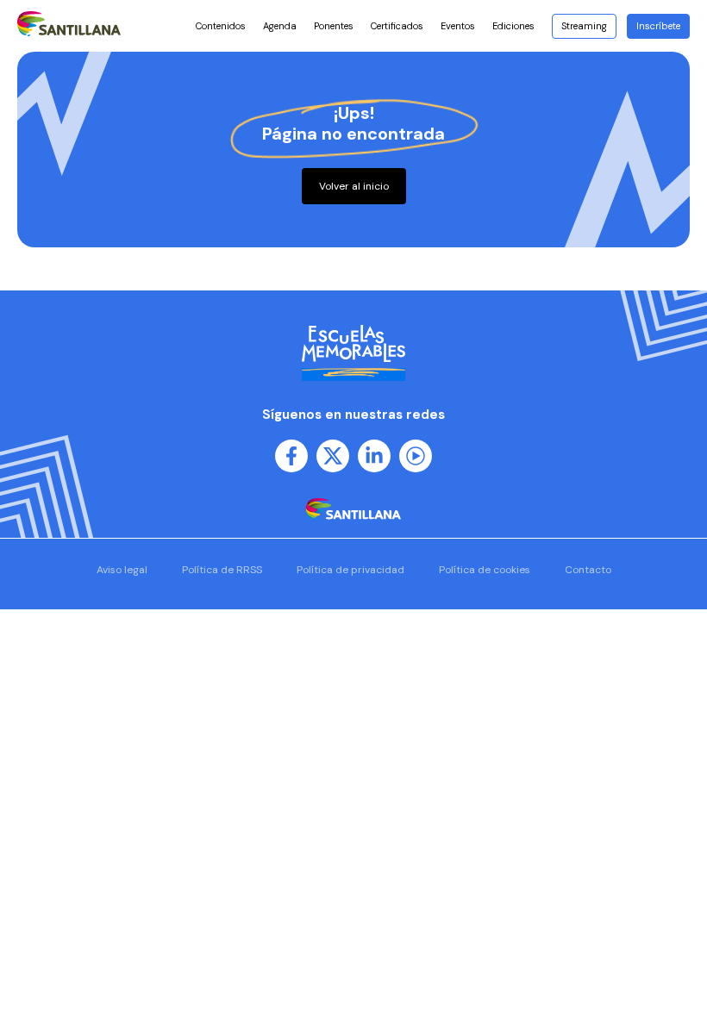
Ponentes (334, 26)
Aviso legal (122, 570)
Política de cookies (484, 570)
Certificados (397, 26)
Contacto (588, 570)
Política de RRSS (222, 570)
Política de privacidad (350, 570)
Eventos (458, 26)
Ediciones (513, 26)
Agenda (280, 26)
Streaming (584, 26)
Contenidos (221, 26)
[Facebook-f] (291, 456)
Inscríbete (658, 26)
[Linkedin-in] (374, 456)
